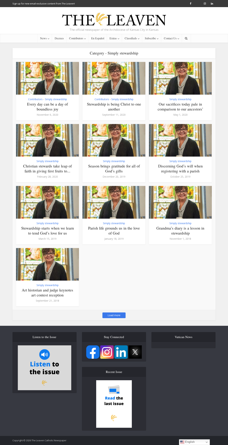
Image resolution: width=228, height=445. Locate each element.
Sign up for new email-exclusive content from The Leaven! (43, 3)
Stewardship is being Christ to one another (114, 106)
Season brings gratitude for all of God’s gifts (114, 168)
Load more (114, 315)
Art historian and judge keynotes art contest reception (47, 292)
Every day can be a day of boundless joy (47, 106)
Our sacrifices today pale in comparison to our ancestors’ (180, 106)
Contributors (76, 38)
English (189, 441)
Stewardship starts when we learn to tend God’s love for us (47, 230)
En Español (97, 38)
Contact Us (170, 38)
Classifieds (131, 38)
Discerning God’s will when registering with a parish (180, 168)
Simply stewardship (56, 99)
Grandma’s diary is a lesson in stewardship (180, 230)
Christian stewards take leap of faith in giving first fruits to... (47, 168)
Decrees (59, 38)
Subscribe (150, 38)
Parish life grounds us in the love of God (114, 230)
